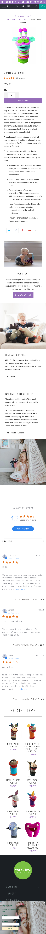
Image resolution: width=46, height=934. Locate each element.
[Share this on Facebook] (16, 230)
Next (28, 16)
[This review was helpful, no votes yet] (36, 599)
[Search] (35, 6)
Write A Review (23, 529)
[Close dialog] (44, 902)
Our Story (11, 376)
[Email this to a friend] (36, 230)
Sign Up (10, 928)
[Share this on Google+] (29, 230)
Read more (20, 589)
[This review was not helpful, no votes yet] (41, 599)
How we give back (23, 295)
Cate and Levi (23, 6)
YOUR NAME (5, 915)
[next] (39, 47)
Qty (5, 90)
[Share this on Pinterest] (22, 230)
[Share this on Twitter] (9, 230)
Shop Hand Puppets (15, 432)
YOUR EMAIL (5, 921)
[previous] (6, 47)
